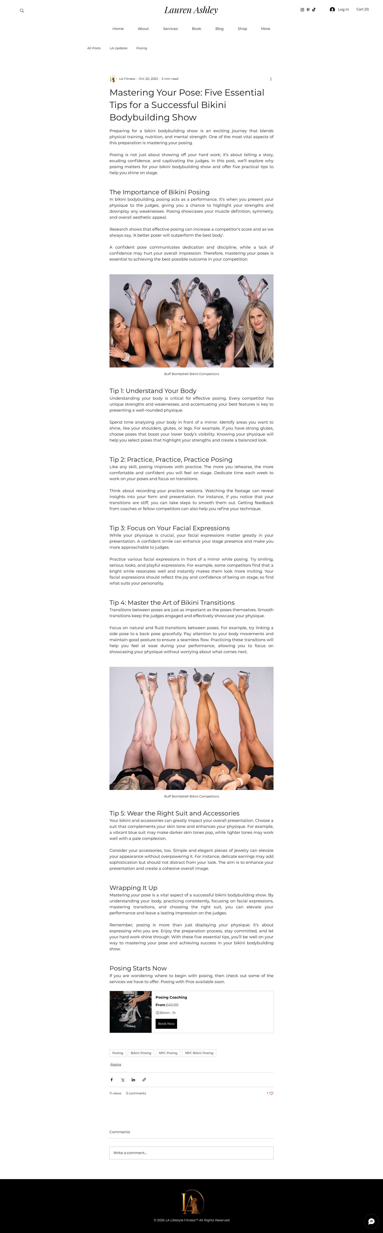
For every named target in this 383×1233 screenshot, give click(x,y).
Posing (141, 48)
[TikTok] (314, 10)
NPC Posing (168, 1053)
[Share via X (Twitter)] (122, 1080)
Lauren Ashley (191, 9)
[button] (362, 9)
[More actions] (271, 78)
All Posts (94, 48)
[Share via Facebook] (111, 1080)
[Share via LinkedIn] (133, 1080)
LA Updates (118, 48)
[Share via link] (144, 1080)
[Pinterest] (308, 10)
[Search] (21, 10)
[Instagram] (302, 10)
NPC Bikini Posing (199, 1053)
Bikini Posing (141, 1053)
